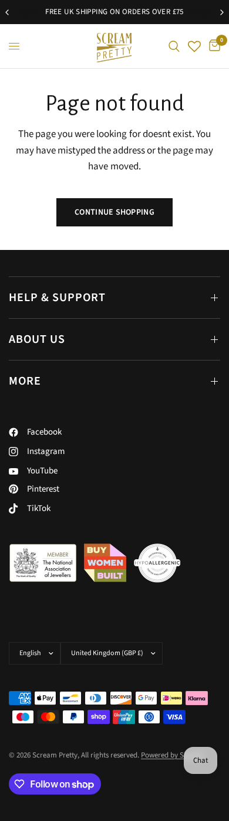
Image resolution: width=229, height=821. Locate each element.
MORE (25, 381)
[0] (212, 46)
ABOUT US (37, 339)
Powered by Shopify (172, 755)
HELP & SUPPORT (57, 297)
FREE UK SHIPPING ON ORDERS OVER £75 (109, 11)
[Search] (174, 46)
